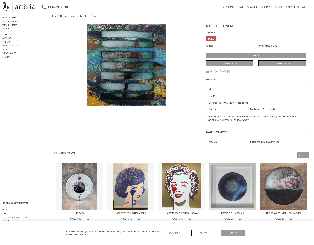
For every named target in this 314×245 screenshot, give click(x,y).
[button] (7, 34)
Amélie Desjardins (267, 46)
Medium (64, 16)
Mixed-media (76, 16)
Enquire (256, 55)
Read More (174, 233)
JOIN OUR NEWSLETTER (15, 203)
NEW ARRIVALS (9, 18)
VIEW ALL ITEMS (9, 25)
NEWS (5, 210)
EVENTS (6, 213)
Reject (203, 233)
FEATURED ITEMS (10, 21)
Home (54, 16)
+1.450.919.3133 (58, 7)
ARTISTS (6, 29)
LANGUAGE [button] (229, 7)
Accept (233, 233)
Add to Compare (282, 63)
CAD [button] (241, 7)
